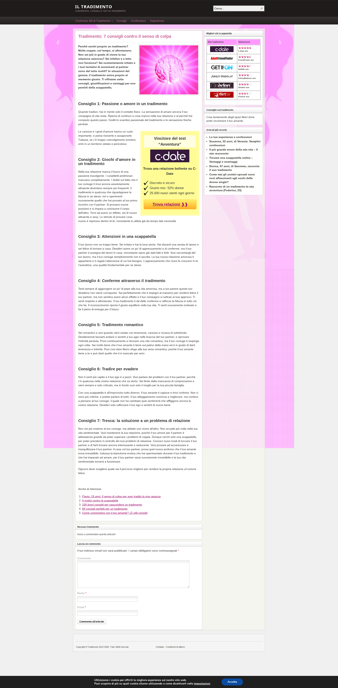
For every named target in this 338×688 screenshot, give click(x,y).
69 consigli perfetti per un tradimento (105, 508)
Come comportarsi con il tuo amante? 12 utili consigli (114, 512)
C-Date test (243, 51)
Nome (81, 593)
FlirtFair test (243, 97)
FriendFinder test (246, 60)
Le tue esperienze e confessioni (230, 137)
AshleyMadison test (247, 78)
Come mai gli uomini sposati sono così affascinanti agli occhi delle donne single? (232, 178)
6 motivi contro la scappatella (100, 500)
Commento (84, 558)
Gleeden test (243, 87)
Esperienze (157, 20)
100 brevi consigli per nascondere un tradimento (112, 504)
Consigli (121, 20)
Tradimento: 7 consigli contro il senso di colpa (124, 36)
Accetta (232, 682)
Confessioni (138, 20)
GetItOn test (243, 69)
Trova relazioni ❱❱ (170, 204)
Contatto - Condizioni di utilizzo (170, 647)
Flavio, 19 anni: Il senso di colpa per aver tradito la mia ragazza (121, 496)
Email (80, 607)
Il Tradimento (93, 6)
